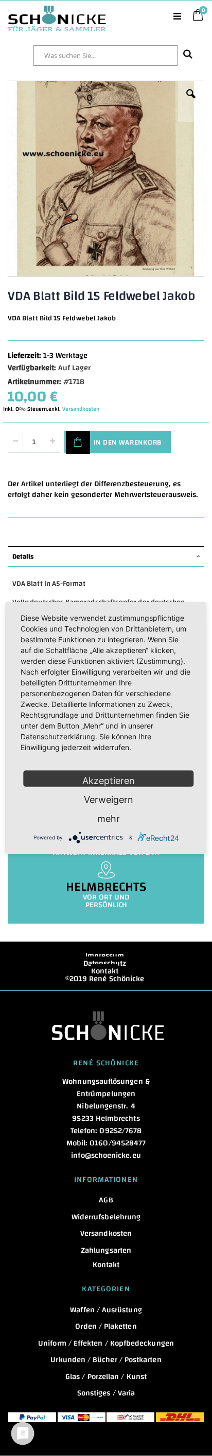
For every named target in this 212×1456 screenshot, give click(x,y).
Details (22, 556)
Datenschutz (105, 963)
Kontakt (104, 971)
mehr (108, 818)
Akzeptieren (108, 780)
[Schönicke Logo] (57, 11)
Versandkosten (80, 409)
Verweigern (108, 799)
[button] (191, 101)
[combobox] (105, 55)
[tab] (106, 556)
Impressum (105, 956)
